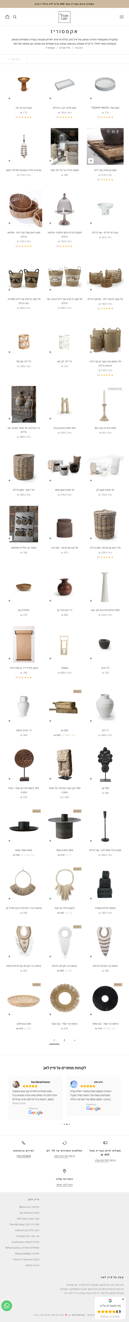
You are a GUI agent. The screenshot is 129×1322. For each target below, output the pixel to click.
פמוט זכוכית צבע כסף (105, 428)
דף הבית (79, 48)
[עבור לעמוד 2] (75, 1040)
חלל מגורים (64, 48)
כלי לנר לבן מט (64, 361)
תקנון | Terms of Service (26, 1255)
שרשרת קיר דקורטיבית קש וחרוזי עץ (24, 908)
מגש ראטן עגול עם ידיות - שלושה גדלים (23, 235)
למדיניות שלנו (102, 1156)
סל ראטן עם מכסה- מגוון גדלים (105, 548)
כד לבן (105, 730)
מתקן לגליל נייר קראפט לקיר (23, 668)
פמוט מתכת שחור (64, 850)
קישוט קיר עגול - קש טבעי (64, 1024)
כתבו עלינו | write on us (27, 1226)
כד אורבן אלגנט (24, 730)
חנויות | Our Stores (29, 1209)
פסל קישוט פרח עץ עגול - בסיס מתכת (23, 790)
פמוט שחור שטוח (23, 850)
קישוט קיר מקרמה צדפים (105, 966)
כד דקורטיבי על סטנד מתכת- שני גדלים (23, 430)
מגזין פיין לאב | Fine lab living (24, 1220)
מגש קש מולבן (24, 1024)
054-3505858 (24, 1152)
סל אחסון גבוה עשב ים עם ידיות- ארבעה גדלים (105, 364)
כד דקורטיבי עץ (64, 610)
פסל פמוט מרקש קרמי (64, 428)
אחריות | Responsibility (27, 1249)
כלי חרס (105, 668)
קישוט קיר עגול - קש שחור (105, 1024)
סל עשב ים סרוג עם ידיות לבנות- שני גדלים (64, 301)
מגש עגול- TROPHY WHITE (105, 108)
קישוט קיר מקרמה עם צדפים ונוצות (23, 966)
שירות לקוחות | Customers (25, 1238)
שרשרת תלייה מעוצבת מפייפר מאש (23, 170)
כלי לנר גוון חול (23, 361)
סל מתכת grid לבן (105, 490)
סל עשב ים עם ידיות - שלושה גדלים (105, 299)
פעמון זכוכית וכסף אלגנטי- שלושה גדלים (65, 235)
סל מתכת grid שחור (64, 490)
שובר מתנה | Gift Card (28, 1215)
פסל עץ (105, 788)
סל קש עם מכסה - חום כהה (64, 548)
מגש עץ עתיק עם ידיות (105, 170)
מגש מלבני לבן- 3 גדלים (64, 108)
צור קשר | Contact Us (27, 1232)
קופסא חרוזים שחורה (105, 908)
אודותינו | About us (29, 1203)
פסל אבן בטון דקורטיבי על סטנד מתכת (64, 790)
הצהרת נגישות (32, 1261)
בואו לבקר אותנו (64, 1181)
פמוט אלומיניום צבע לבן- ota (105, 610)
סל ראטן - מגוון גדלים (23, 490)
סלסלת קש (23, 610)
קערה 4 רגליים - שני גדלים (105, 232)
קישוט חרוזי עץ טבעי (64, 908)
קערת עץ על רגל (24, 108)
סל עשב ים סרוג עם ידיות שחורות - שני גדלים (24, 301)
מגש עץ (64, 730)
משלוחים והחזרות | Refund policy (22, 1244)
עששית (64, 668)
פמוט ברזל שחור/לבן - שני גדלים (105, 850)
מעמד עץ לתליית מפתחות (23, 548)
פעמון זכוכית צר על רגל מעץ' (64, 170)
